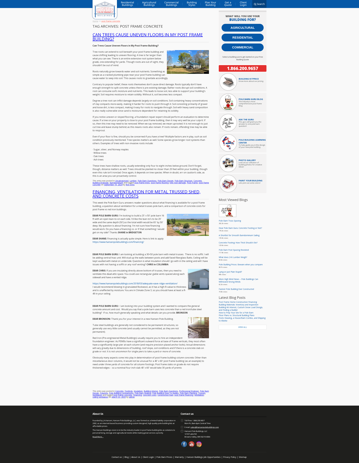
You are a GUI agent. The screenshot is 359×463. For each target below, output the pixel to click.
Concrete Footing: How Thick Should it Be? (238, 242)
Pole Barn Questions (147, 180)
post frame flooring (160, 182)
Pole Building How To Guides (165, 393)
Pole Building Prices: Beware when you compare (241, 264)
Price (249, 78)
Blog (126, 457)
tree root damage (178, 182)
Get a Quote (228, 4)
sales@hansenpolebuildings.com (204, 427)
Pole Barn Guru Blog (251, 99)
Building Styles (192, 4)
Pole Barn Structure (183, 180)
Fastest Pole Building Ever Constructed (236, 289)
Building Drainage (101, 182)
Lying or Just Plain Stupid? (230, 271)
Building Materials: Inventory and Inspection (238, 304)
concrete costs (149, 395)
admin (132, 397)
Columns (104, 393)
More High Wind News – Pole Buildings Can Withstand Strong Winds (238, 280)
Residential (242, 37)
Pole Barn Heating (143, 393)
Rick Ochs (130, 184)
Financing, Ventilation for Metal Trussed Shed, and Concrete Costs (147, 194)
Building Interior (151, 391)
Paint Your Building (250, 180)
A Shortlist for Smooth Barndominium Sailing (239, 235)
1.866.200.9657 (242, 68)
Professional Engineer (189, 391)
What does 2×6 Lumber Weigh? (233, 257)
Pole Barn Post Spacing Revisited (234, 250)
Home (95, 21)
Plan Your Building (210, 4)
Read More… (98, 436)
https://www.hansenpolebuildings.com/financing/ (118, 241)
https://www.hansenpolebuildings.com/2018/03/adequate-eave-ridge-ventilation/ (135, 283)
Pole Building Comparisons (121, 393)
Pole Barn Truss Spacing (230, 220)
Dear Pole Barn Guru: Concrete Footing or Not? (240, 228)
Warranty (179, 457)
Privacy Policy (229, 457)
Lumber (133, 180)
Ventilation (97, 395)
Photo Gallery (247, 160)
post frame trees (142, 182)
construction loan (165, 395)
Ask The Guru (246, 119)
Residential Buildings (127, 4)
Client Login (243, 4)
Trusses (201, 393)
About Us (135, 457)
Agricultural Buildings (149, 4)
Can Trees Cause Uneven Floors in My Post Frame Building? (148, 37)
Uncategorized (121, 180)
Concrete (198, 180)
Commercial (242, 47)
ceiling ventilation (100, 397)
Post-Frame (192, 182)
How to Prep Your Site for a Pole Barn (236, 312)
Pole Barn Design (165, 180)
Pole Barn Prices (164, 457)
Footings (129, 391)
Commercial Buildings (171, 4)
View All (242, 327)
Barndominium (116, 182)
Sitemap (243, 457)
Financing (137, 395)
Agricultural (243, 27)
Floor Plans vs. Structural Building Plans (236, 315)
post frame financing (183, 395)
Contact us (117, 457)
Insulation (138, 391)
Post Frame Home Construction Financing (238, 302)
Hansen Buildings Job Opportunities (203, 457)
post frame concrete (122, 395)
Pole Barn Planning (188, 393)
